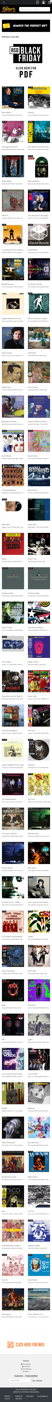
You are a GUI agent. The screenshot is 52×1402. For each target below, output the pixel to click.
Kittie (4, 1005)
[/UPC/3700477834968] (13, 1196)
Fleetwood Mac (8, 593)
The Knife (31, 1005)
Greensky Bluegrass (9, 730)
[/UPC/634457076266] (13, 1334)
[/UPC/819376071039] (39, 441)
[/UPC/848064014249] (39, 613)
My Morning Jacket (9, 1177)
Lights (30, 1040)
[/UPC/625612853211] (39, 1127)
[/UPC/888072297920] (39, 1265)
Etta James (32, 868)
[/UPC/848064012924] (13, 338)
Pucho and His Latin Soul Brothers (15, 1383)
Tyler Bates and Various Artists (39, 147)
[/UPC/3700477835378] (39, 647)
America (31, 112)
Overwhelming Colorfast (11, 1246)
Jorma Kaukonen (8, 971)
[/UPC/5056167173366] (39, 922)
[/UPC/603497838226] (39, 1093)
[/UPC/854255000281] (13, 922)
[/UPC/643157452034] (13, 166)
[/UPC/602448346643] (13, 506)
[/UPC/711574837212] (39, 1231)
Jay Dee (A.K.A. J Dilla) (11, 902)
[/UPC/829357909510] (13, 887)
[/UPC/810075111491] (39, 887)
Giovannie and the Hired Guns (13, 696)
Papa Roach (6, 1314)
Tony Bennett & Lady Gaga (38, 215)
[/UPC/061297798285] (39, 1196)
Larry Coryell (33, 387)
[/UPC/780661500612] (13, 1368)
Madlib (4, 1108)
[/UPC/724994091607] (13, 1128)
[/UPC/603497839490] (13, 304)
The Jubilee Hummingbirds (12, 937)
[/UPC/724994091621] (13, 1162)
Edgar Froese (33, 662)
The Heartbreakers (9, 799)
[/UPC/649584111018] (39, 681)
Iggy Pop (31, 1349)
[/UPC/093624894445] (39, 132)
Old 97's (5, 215)
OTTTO (31, 1211)
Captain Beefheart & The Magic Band (16, 318)
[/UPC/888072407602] (39, 168)
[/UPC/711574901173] (13, 1231)
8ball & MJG (32, 490)
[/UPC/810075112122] (13, 372)
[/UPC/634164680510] (13, 644)
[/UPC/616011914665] (13, 750)
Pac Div (5, 1280)
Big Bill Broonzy (8, 284)
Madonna (31, 1108)
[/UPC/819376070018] (13, 441)
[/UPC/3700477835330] (39, 716)
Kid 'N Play (32, 971)
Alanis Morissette (8, 1143)
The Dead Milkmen (9, 490)
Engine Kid (32, 524)
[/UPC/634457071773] (13, 407)
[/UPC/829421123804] (39, 784)
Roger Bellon (7, 181)
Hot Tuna (31, 799)
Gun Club (31, 730)
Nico (3, 1211)
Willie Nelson (33, 1177)
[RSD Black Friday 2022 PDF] (26, 72)
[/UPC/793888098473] (13, 716)
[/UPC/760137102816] (13, 475)
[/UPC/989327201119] (13, 1093)
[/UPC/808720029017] (39, 510)
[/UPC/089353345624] (39, 1368)
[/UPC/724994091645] (13, 681)
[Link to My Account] (43, 3)
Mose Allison (6, 112)
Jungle (30, 937)
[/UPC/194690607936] (13, 819)
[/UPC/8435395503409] (39, 853)
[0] (49, 3)
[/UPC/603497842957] (39, 269)
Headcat (31, 765)
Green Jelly (32, 696)
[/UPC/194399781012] (39, 235)
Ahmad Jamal (33, 834)
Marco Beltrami (33, 181)
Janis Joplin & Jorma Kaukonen (40, 902)
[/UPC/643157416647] (13, 132)
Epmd (4, 559)
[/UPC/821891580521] (39, 407)
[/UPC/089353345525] (13, 269)
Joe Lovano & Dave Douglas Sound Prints (18, 1074)
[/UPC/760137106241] (39, 304)
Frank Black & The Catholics (12, 250)
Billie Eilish (6, 524)
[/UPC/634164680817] (39, 475)
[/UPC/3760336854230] (39, 1334)
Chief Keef (32, 353)
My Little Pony (33, 1143)
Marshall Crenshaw (9, 421)
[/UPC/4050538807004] (13, 544)
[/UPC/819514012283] (39, 372)
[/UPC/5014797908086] (13, 235)
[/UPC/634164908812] (39, 1025)
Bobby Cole (6, 387)
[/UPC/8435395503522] (39, 819)
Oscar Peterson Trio (35, 1314)
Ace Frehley (6, 662)
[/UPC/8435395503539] (13, 853)
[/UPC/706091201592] (39, 956)
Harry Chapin (7, 353)
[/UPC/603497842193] (13, 578)
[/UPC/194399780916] (39, 1162)
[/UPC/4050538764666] (39, 544)
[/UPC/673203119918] (39, 1299)
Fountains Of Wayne (35, 627)
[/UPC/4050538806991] (39, 338)
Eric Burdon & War (35, 284)
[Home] (8, 9)
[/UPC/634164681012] (13, 990)
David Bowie (32, 250)
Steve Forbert (7, 627)
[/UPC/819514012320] (13, 956)
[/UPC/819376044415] (13, 613)
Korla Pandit (32, 1280)
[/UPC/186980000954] (13, 1059)
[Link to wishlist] (37, 3)
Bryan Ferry (32, 559)
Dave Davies (6, 456)
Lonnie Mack (33, 1074)
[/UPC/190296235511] (13, 1299)
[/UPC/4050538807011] (13, 1025)
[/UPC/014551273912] (39, 1059)
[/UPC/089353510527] (13, 98)
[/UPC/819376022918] (39, 990)
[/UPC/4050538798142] (39, 750)
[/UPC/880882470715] (13, 201)
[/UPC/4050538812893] (13, 1265)
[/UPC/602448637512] (39, 201)
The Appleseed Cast (9, 147)
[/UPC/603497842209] (39, 578)
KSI (3, 1040)
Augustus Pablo (34, 1246)
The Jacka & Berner (9, 834)
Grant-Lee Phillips (8, 1349)
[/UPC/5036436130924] (39, 98)
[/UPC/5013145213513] (13, 784)
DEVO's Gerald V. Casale (37, 318)
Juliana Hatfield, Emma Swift (13, 765)
